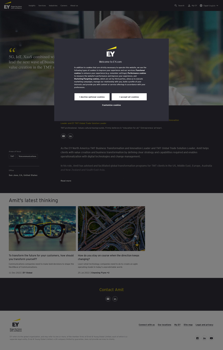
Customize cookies (111, 104)
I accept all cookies (129, 96)
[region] (111, 80)
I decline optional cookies (92, 96)
